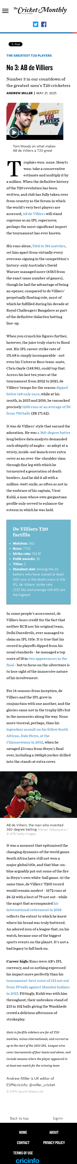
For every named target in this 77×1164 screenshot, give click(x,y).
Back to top (19, 1118)
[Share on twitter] (35, 24)
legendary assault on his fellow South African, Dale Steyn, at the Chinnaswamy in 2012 (37, 735)
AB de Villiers (34, 214)
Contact (23, 1142)
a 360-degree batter (54, 433)
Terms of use (23, 1152)
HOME (23, 1132)
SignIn (58, 1118)
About (54, 1132)
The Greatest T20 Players (29, 55)
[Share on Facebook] (43, 24)
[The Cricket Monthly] (40, 13)
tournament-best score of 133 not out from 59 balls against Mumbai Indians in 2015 (38, 987)
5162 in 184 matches (48, 246)
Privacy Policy (54, 1142)
